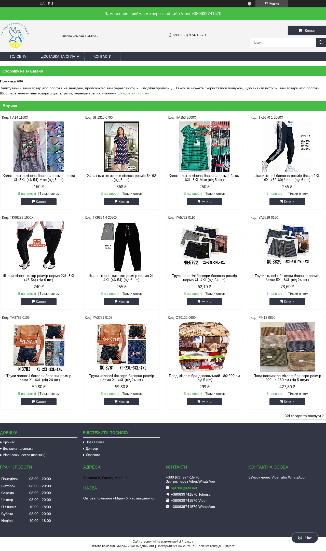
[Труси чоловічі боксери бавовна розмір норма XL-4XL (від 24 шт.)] (204, 246)
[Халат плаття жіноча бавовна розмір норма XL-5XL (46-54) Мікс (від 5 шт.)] (38, 146)
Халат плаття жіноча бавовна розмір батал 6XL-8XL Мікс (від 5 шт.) (204, 178)
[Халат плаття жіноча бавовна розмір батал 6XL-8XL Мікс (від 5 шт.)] (204, 146)
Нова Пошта (95, 442)
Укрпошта (93, 455)
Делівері (92, 448)
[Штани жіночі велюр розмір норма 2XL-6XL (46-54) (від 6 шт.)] (38, 246)
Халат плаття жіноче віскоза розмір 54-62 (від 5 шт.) (121, 178)
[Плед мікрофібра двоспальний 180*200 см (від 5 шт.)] (204, 346)
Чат (308, 538)
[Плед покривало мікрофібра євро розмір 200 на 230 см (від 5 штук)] (287, 346)
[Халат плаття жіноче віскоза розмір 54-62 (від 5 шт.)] (121, 146)
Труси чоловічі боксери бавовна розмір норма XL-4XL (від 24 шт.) (204, 278)
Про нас (9, 442)
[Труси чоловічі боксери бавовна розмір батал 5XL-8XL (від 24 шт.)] (287, 246)
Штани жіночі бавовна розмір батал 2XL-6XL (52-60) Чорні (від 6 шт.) (287, 178)
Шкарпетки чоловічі (133, 93)
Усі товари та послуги (303, 416)
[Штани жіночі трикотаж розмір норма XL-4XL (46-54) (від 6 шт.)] (121, 246)
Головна (18, 56)
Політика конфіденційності (215, 546)
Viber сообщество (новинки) (24, 455)
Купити (41, 201)
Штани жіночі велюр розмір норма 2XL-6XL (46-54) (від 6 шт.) (39, 278)
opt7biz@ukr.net (184, 488)
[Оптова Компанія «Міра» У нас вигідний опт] (15, 50)
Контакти (102, 56)
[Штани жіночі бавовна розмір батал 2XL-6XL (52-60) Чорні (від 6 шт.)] (287, 146)
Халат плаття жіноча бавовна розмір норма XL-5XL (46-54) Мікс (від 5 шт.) (39, 178)
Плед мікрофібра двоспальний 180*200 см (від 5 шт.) (204, 378)
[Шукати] (321, 42)
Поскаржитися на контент (175, 546)
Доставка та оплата (60, 56)
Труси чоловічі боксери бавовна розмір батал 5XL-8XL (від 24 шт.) (287, 278)
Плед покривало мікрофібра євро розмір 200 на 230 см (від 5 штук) (287, 378)
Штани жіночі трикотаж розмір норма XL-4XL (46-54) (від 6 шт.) (122, 278)
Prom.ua (187, 541)
